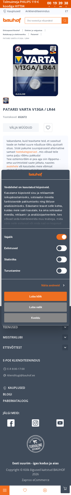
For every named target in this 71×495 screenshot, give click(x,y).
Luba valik (35, 306)
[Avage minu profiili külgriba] (45, 490)
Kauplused (13, 11)
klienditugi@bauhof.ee (21, 375)
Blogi (7, 394)
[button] (6, 101)
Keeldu (35, 317)
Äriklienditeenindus (37, 11)
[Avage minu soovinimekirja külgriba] (25, 490)
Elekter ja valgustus (34, 30)
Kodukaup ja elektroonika (14, 34)
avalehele (13, 166)
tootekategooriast (27, 152)
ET (66, 11)
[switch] (61, 248)
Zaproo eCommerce (35, 480)
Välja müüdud (20, 128)
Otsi (65, 20)
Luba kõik (35, 296)
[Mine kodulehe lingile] (12, 20)
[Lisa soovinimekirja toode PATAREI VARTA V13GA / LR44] (48, 127)
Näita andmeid (50, 285)
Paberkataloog (15, 401)
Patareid (35, 34)
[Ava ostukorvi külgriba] (65, 488)
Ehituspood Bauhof (11, 30)
